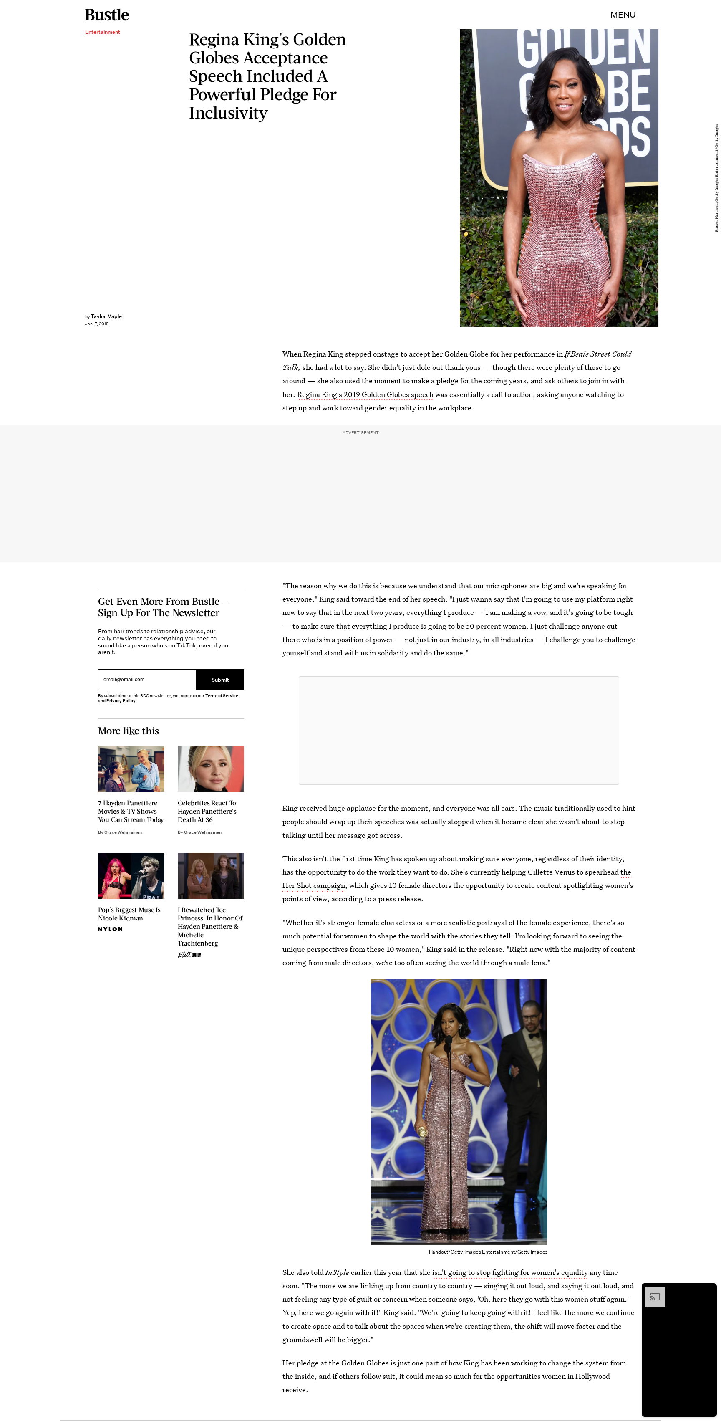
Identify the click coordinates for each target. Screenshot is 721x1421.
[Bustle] (107, 14)
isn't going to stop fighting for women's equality (510, 1272)
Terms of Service (221, 695)
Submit (220, 679)
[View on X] (459, 731)
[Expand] (651, 1291)
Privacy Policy (121, 700)
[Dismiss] (707, 1291)
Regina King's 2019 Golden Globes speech (365, 394)
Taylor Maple (106, 316)
